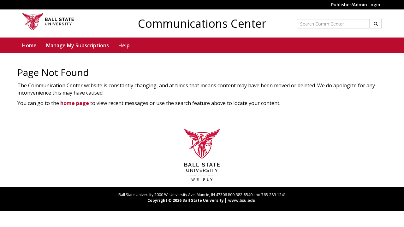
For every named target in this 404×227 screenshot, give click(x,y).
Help (124, 45)
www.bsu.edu (241, 200)
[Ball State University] (202, 154)
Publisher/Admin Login (355, 5)
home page (74, 103)
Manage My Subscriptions (77, 45)
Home (29, 45)
